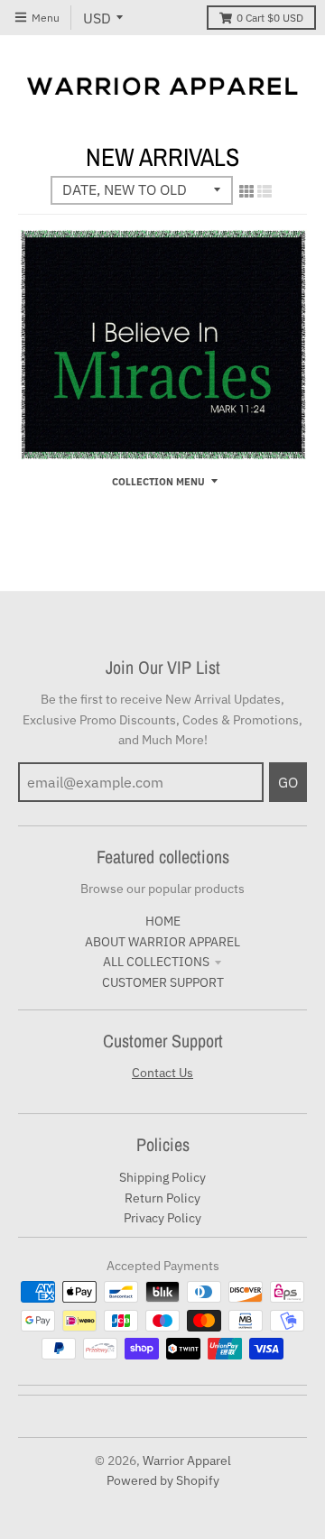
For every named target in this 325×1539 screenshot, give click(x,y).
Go (288, 782)
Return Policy (162, 1198)
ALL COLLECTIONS (156, 962)
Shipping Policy (162, 1177)
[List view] (264, 191)
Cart (270, 17)
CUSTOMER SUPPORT (163, 982)
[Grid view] (246, 191)
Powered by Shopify (163, 1480)
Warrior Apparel (187, 1460)
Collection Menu (158, 481)
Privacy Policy (162, 1218)
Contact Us (162, 1072)
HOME (163, 921)
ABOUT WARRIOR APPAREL (162, 942)
